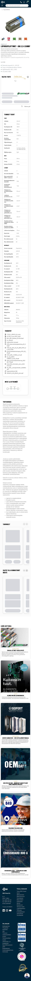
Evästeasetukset (21, 912)
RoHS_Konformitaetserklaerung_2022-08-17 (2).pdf (16, 361)
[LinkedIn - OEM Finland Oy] (3, 910)
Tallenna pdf (27, 106)
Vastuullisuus (20, 913)
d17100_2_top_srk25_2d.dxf (14, 336)
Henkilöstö (5, 929)
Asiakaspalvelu (6, 926)
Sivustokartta (20, 915)
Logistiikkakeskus (21, 908)
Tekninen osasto (20, 906)
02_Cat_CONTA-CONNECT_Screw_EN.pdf (13, 357)
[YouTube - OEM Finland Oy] (10, 910)
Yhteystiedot (5, 928)
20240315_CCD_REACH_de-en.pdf (15, 373)
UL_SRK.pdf (10, 340)
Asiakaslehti (19, 901)
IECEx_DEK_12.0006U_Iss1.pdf (14, 355)
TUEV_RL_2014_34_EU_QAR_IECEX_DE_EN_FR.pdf (16, 348)
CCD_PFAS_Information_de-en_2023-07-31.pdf (16, 364)
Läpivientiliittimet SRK (12, 371)
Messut (18, 903)
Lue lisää (3, 62)
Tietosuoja (19, 910)
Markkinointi (20, 905)
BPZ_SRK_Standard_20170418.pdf (15, 338)
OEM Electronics (21, 896)
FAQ (3, 931)
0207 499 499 (8, 900)
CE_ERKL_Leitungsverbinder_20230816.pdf (16, 368)
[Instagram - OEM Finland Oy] (7, 910)
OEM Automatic (20, 894)
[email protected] (6, 903)
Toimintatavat (20, 898)
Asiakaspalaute (6, 948)
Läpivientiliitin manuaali (12, 342)
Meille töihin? (20, 900)
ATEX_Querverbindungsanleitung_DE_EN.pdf (16, 345)
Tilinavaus (4, 933)
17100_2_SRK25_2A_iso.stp (13, 334)
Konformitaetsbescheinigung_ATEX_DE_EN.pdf (16, 352)
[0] (27, 2)
